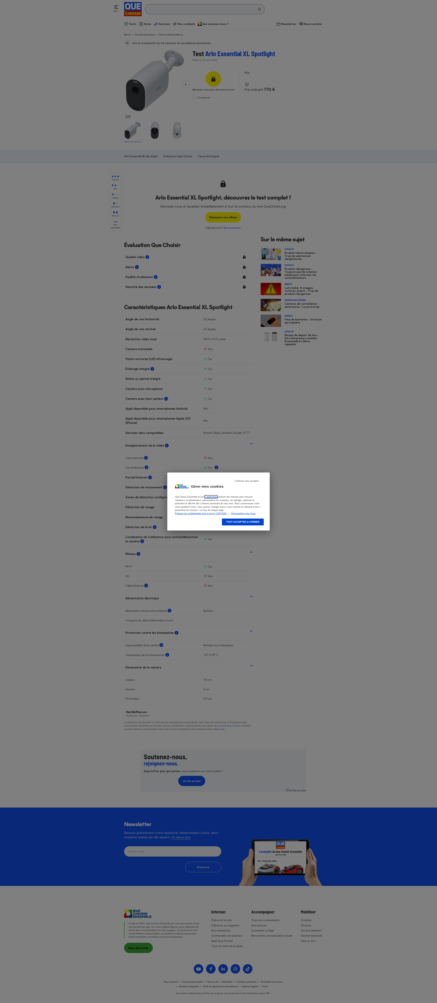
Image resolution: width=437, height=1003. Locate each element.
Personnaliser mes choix (243, 513)
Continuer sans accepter (247, 481)
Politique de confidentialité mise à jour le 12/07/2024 (201, 513)
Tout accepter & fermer (242, 521)
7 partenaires (211, 497)
